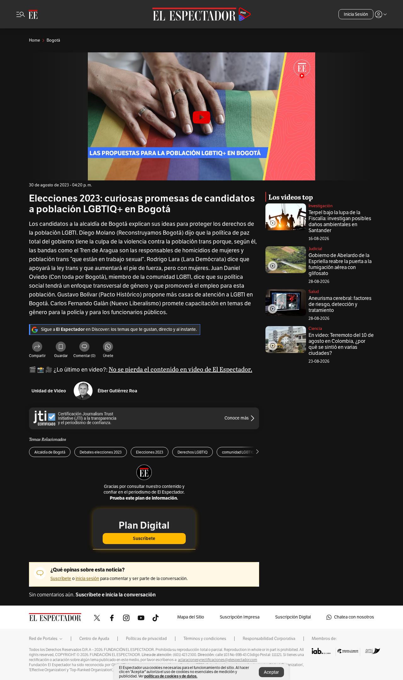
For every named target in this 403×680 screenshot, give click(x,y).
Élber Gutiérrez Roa (117, 391)
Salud (314, 291)
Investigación (320, 205)
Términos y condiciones (205, 638)
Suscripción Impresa (239, 617)
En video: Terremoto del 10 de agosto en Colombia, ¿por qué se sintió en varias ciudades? (341, 344)
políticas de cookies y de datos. (170, 676)
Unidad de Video (48, 391)
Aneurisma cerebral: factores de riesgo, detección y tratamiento (340, 304)
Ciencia (315, 328)
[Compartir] (37, 348)
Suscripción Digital (293, 617)
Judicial (315, 248)
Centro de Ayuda (94, 638)
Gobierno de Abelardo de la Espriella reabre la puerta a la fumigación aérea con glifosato (340, 264)
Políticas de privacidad (146, 638)
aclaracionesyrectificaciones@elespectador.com (217, 660)
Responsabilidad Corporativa (269, 638)
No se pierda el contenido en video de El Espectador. (180, 369)
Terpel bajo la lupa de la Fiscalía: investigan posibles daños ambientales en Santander (340, 221)
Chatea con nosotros (354, 617)
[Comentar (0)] (84, 348)
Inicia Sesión (356, 14)
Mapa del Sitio (190, 617)
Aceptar (271, 672)
